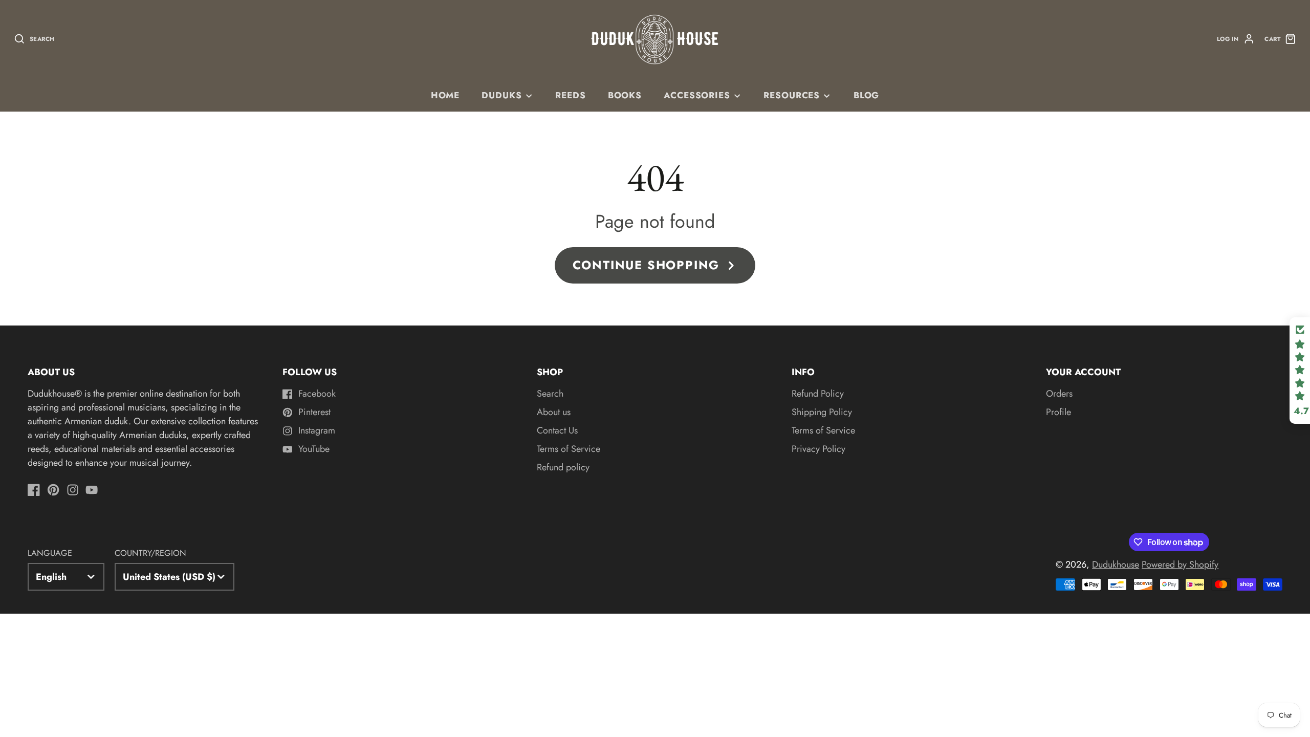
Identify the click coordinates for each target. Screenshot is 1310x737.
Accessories (697, 95)
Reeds (570, 95)
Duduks (501, 95)
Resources (791, 95)
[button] (1300, 370)
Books (625, 95)
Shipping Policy (822, 412)
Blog (866, 95)
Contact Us (557, 430)
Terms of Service (568, 449)
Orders (1059, 393)
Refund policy (563, 467)
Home (445, 95)
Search (550, 393)
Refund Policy (818, 393)
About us (554, 412)
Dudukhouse (1115, 564)
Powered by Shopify (1180, 564)
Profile (1058, 412)
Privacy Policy (818, 449)
